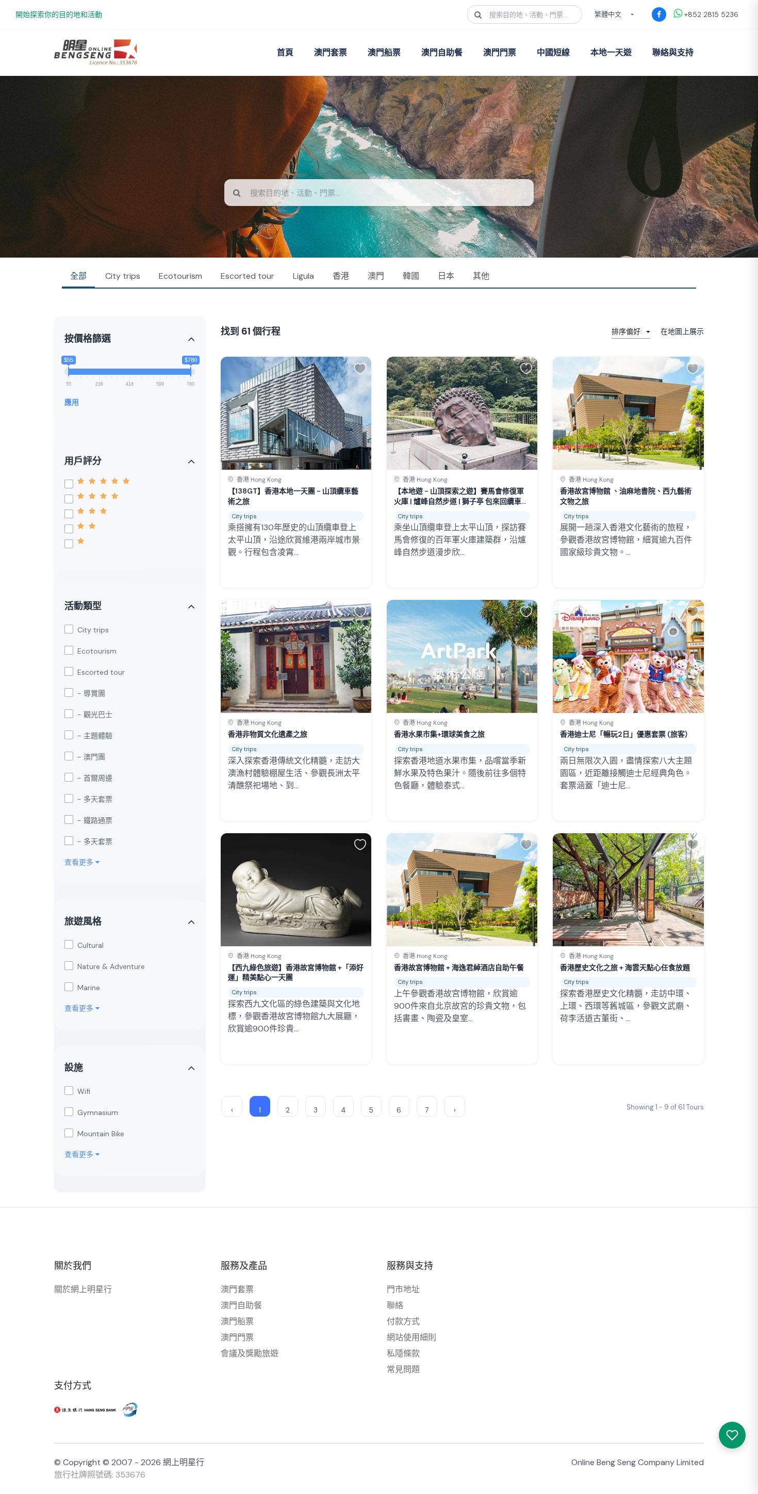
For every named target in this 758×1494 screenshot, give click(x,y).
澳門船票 (384, 52)
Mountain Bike (100, 1133)
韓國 (411, 276)
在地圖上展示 (682, 331)
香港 (341, 276)
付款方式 (403, 1321)
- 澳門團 (91, 756)
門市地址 (403, 1289)
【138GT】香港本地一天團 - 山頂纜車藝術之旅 (293, 496)
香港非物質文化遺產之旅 (267, 734)
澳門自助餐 (442, 52)
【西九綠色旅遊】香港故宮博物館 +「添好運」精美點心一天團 (296, 972)
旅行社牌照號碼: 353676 (99, 1474)
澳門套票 (330, 52)
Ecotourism (180, 276)
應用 (71, 402)
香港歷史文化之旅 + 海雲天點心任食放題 (625, 967)
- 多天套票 (94, 799)
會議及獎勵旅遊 (249, 1353)
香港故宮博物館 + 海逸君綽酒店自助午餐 (459, 967)
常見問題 (403, 1369)
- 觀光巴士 (94, 714)
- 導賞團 (91, 693)
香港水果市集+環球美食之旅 (439, 734)
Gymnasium (97, 1112)
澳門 (376, 276)
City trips (122, 276)
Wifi (83, 1091)
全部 (78, 276)
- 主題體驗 (94, 735)
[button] (360, 368)
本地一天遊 (611, 52)
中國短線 (553, 52)
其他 (481, 276)
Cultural (90, 945)
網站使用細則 (411, 1337)
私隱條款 (403, 1353)
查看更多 (79, 862)
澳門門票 (499, 52)
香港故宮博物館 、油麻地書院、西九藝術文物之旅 (625, 496)
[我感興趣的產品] (732, 1435)
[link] (296, 472)
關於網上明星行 (83, 1289)
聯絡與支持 (673, 52)
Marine (88, 987)
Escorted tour (247, 276)
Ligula (303, 276)
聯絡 (395, 1305)
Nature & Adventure (111, 966)
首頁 (285, 52)
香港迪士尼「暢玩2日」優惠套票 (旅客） (626, 734)
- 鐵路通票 (94, 820)
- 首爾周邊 (94, 778)
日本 (446, 276)
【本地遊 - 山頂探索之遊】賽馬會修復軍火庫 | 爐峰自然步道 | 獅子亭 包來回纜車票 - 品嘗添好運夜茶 (461, 496)
